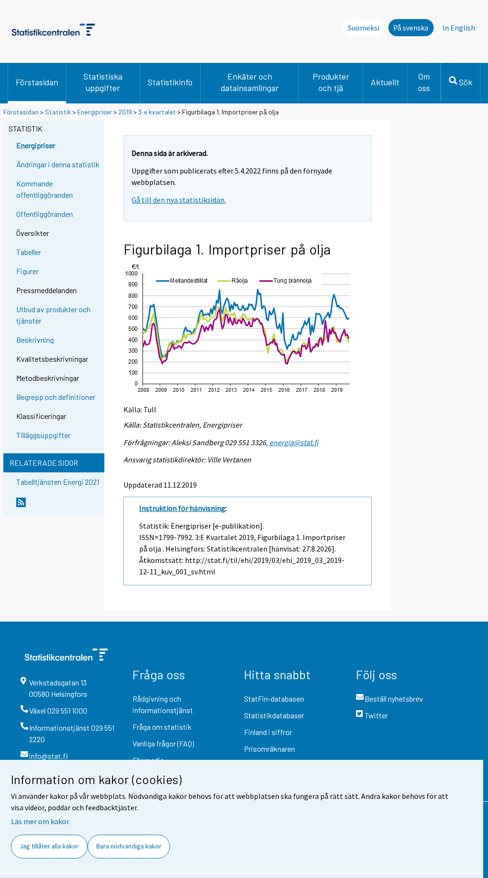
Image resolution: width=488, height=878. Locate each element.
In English (458, 27)
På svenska (410, 27)
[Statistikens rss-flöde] (58, 506)
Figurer (27, 271)
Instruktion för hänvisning (182, 508)
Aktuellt (385, 82)
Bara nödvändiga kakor (129, 846)
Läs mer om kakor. (40, 821)
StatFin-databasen (274, 698)
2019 (125, 112)
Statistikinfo (170, 82)
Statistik (58, 112)
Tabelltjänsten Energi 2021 (57, 481)
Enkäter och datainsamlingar (250, 82)
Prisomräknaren (269, 748)
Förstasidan (37, 82)
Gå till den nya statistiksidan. (179, 199)
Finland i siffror (268, 731)
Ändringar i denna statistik (58, 164)
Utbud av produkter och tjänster (53, 315)
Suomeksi (363, 27)
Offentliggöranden (44, 213)
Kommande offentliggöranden (44, 189)
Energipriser (94, 112)
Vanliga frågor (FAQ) (163, 743)
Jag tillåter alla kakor (49, 846)
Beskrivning (35, 339)
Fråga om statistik (162, 726)
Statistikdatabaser (274, 715)
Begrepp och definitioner (55, 396)
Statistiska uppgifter (102, 82)
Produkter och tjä (331, 82)
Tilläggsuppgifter (43, 434)
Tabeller (28, 251)
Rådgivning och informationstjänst (162, 704)
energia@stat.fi (293, 442)
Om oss (424, 82)
